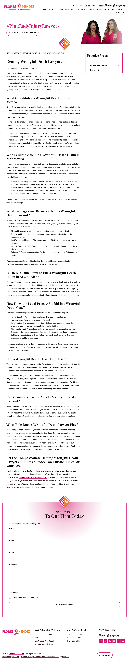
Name (11, 528)
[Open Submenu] (118, 65)
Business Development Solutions (46, 657)
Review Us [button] (104, 655)
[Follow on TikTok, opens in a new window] (119, 641)
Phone (11, 552)
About (51, 9)
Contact (120, 13)
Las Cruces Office (45, 644)
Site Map (15, 657)
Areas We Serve (85, 9)
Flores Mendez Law (16, 654)
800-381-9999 (115, 5)
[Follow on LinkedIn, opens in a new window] (110, 641)
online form (15, 484)
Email (12, 540)
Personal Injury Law (98, 65)
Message (13, 564)
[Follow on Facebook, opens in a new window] (101, 641)
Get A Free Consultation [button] (22, 33)
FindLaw (65, 657)
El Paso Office (75, 641)
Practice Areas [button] (66, 9)
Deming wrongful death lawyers (33, 477)
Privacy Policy (26, 657)
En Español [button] (117, 9)
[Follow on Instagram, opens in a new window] (114, 641)
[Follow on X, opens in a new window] (105, 641)
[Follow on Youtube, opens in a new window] (123, 641)
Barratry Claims (97, 70)
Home (43, 9)
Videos (107, 9)
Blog (99, 9)
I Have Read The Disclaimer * (25, 598)
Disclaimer (13, 592)
